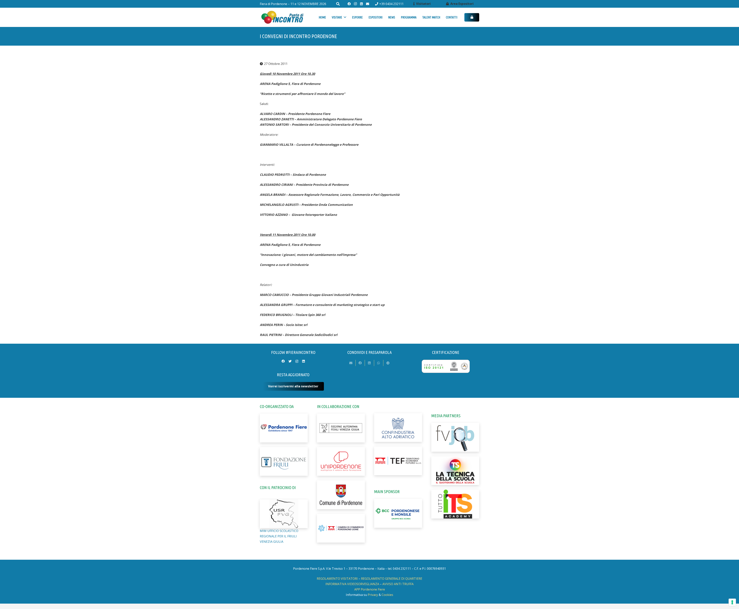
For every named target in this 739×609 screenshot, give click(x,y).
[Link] (282, 17)
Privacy (373, 595)
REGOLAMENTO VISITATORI (337, 578)
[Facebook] (349, 4)
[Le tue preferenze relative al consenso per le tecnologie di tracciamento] (732, 602)
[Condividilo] (360, 363)
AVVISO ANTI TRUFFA (398, 584)
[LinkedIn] (361, 4)
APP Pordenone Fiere (369, 589)
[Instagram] (355, 4)
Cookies (387, 595)
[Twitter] (290, 361)
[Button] (471, 17)
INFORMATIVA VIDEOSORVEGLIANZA (352, 584)
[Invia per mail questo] (351, 363)
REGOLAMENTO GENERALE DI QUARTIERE (391, 578)
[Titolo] (367, 4)
